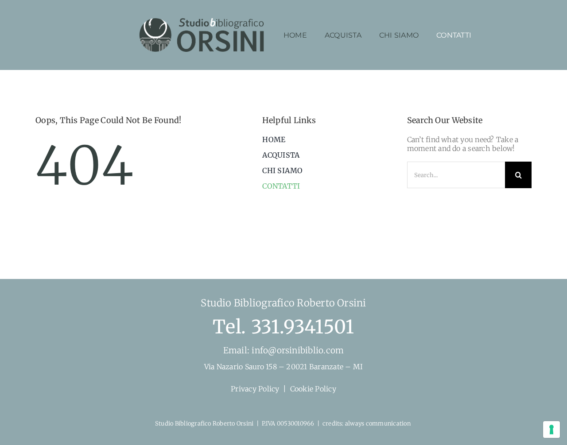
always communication (378, 423)
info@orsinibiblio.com (296, 350)
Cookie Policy (313, 388)
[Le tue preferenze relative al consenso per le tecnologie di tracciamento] (551, 429)
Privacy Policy (255, 388)
